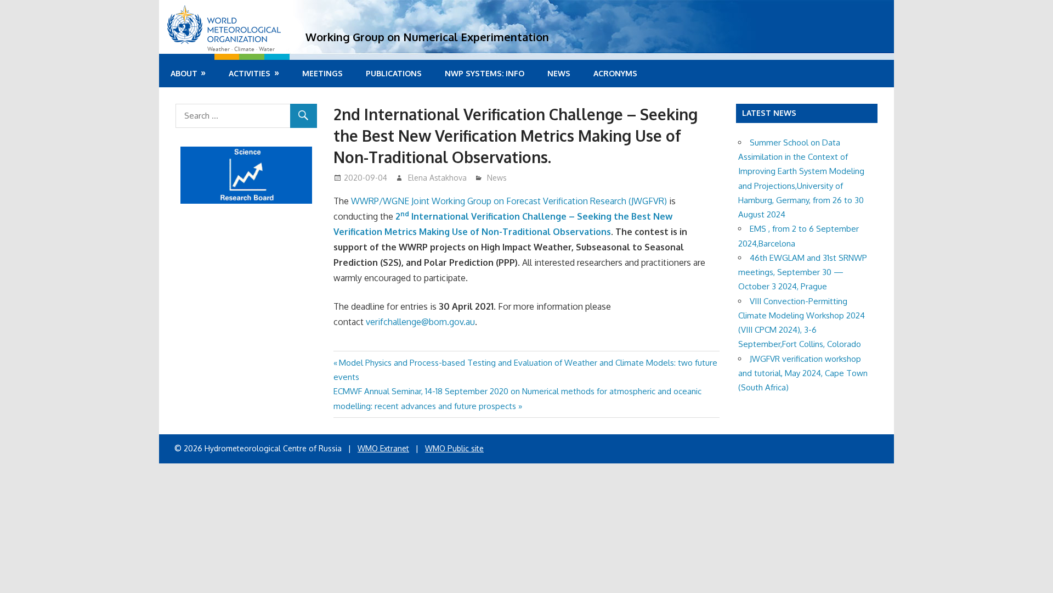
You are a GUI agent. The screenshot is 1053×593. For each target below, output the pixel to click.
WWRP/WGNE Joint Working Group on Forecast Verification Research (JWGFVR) (509, 200)
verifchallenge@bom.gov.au (420, 321)
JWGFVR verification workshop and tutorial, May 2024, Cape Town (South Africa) (803, 373)
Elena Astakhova (437, 177)
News (558, 73)
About (184, 73)
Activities (249, 73)
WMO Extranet (383, 448)
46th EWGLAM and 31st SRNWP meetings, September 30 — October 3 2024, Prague (802, 272)
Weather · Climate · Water (241, 49)
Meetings (322, 73)
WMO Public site (454, 448)
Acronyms (615, 73)
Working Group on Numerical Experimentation (427, 37)
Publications (394, 73)
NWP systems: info (484, 73)
